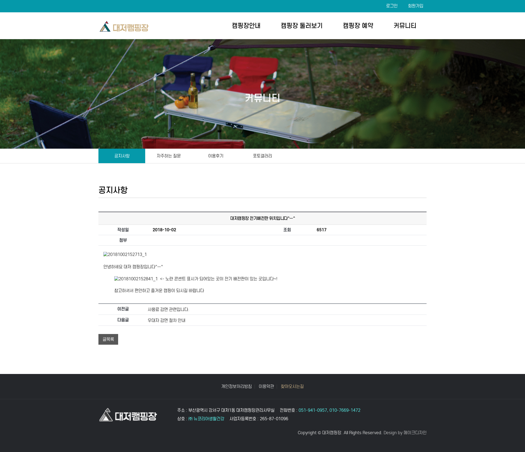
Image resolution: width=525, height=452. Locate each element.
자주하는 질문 (169, 156)
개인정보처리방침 (236, 386)
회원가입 (415, 5)
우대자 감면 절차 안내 (166, 320)
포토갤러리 (262, 156)
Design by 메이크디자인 (405, 432)
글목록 (108, 339)
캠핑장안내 (246, 26)
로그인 (392, 5)
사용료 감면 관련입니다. (168, 309)
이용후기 (215, 156)
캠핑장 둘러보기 (302, 26)
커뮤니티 (404, 26)
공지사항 (122, 156)
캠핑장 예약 (358, 26)
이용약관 (266, 386)
